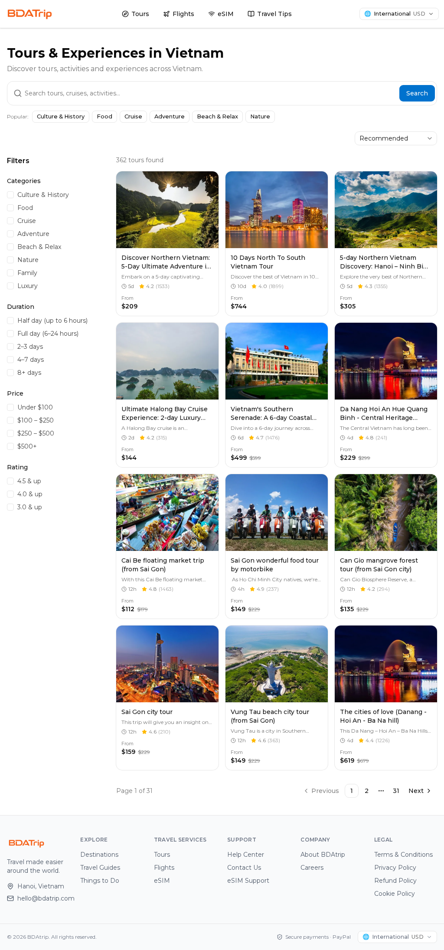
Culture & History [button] (61, 116)
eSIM (226, 14)
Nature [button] (260, 116)
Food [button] (104, 116)
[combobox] (396, 138)
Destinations (99, 854)
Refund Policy (395, 880)
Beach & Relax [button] (217, 116)
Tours (140, 14)
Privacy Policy (395, 867)
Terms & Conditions (403, 854)
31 (396, 791)
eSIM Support (248, 880)
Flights (183, 14)
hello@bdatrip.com (43, 898)
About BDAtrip (322, 854)
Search (417, 93)
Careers (311, 867)
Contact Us (244, 867)
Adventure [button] (169, 116)
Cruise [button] (133, 116)
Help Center (245, 854)
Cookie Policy (394, 894)
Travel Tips (274, 14)
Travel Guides (100, 867)
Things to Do (99, 880)
